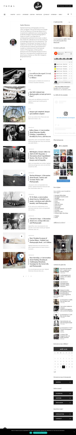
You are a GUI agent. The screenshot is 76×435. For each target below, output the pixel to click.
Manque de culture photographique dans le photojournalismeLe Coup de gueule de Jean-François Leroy (63, 293)
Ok (30, 432)
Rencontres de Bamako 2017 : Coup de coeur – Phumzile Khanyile (66, 270)
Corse (56, 201)
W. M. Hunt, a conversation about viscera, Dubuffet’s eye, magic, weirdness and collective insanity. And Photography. (40, 200)
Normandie (57, 207)
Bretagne (57, 198)
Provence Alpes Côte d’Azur (61, 213)
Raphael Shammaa (25, 25)
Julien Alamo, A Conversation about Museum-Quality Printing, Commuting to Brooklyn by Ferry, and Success (40, 133)
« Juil (55, 372)
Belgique (57, 216)
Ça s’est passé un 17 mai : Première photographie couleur (66, 329)
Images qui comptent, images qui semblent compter (40, 113)
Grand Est (57, 202)
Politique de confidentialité (40, 432)
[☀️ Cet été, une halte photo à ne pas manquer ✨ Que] (70, 152)
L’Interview (25, 14)
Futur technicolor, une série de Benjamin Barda (66, 321)
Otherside (53, 14)
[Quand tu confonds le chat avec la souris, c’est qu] (63, 152)
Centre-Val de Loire (59, 199)
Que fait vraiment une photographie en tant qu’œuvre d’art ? (40, 94)
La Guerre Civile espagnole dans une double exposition (65, 336)
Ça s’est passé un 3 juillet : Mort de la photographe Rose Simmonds (62, 40)
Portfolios (39, 14)
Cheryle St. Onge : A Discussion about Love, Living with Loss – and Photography (40, 221)
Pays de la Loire (58, 211)
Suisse (56, 217)
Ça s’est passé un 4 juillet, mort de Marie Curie (66, 300)
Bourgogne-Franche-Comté (61, 197)
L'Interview (31, 127)
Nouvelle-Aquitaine (59, 208)
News (29, 70)
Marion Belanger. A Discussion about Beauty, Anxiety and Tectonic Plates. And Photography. (40, 178)
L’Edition (32, 14)
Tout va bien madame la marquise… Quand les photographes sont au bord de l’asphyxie (66, 309)
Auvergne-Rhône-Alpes (60, 195)
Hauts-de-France (59, 204)
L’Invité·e (12, 14)
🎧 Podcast (46, 14)
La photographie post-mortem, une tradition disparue (65, 277)
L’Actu (18, 14)
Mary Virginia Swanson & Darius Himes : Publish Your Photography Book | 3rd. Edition (40, 240)
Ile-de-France (58, 205)
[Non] (74, 432)
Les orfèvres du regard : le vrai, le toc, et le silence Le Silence (40, 75)
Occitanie (57, 210)
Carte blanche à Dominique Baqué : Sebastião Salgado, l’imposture (64, 284)
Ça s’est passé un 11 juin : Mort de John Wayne (66, 315)
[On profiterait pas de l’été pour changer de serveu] (57, 152)
